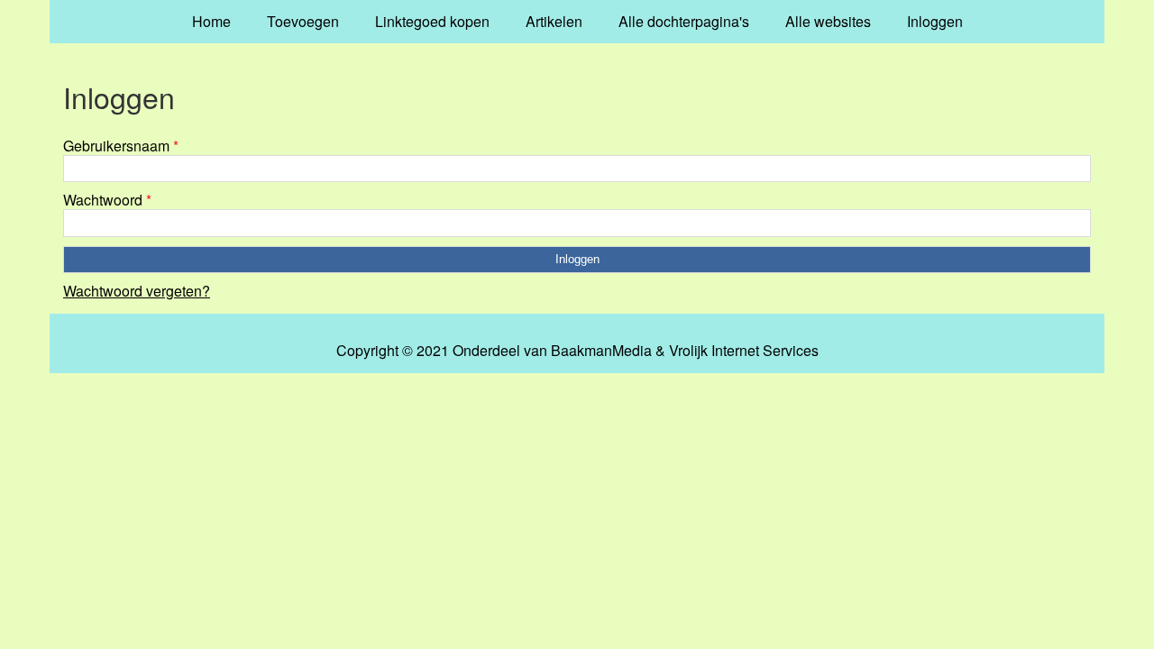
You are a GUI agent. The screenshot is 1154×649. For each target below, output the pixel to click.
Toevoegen (303, 21)
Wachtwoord (107, 199)
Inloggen (935, 21)
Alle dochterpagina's (683, 21)
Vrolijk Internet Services (744, 351)
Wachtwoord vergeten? (136, 290)
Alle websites (828, 21)
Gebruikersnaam (121, 145)
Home (211, 21)
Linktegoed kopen (432, 21)
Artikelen (554, 21)
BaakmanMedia (601, 351)
